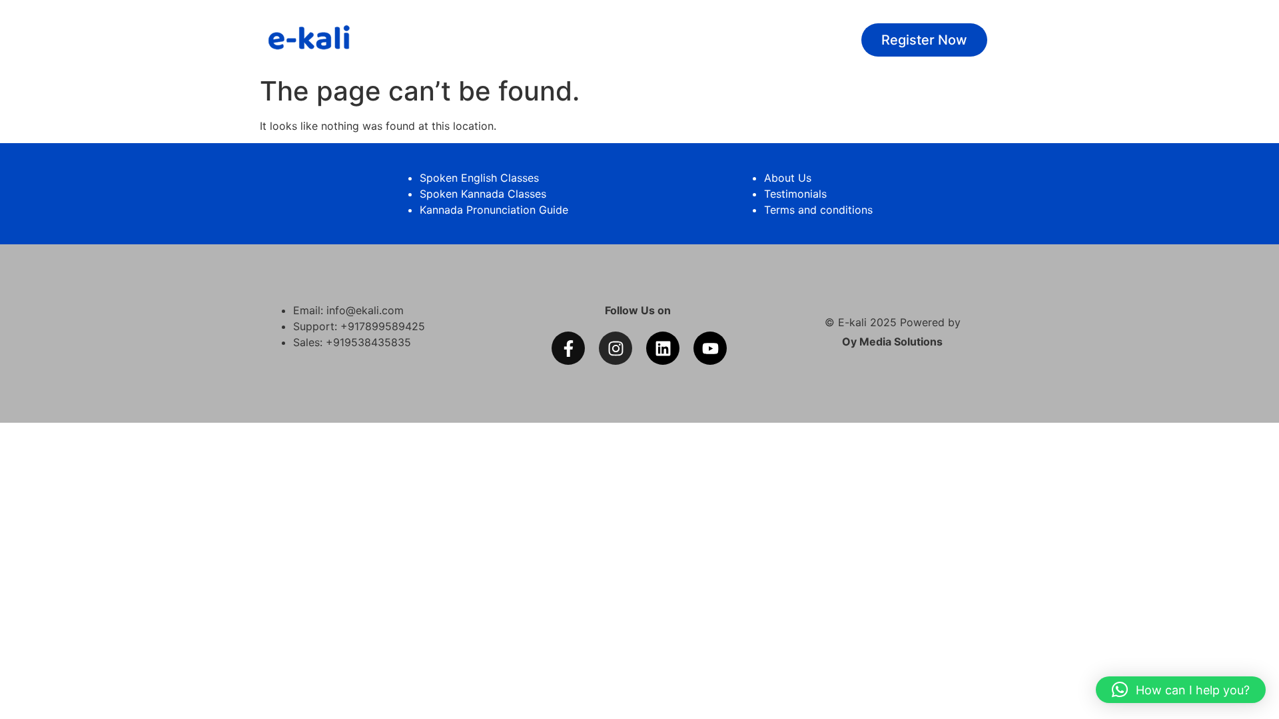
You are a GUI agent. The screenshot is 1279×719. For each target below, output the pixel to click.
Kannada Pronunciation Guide (494, 209)
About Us (787, 177)
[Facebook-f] (568, 348)
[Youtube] (710, 348)
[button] (1181, 689)
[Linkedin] (662, 348)
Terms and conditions (818, 209)
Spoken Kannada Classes (483, 193)
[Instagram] (615, 348)
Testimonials (795, 193)
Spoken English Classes (479, 177)
